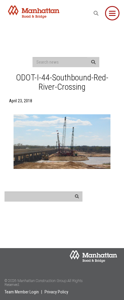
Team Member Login (22, 292)
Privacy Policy (56, 292)
